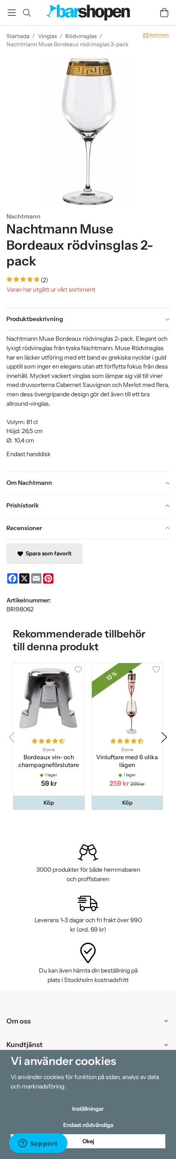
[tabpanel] (88, 401)
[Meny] (11, 12)
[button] (49, 803)
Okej (88, 1141)
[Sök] (26, 13)
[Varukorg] (164, 12)
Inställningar (88, 1108)
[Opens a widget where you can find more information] (38, 1144)
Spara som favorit (47, 553)
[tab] (88, 319)
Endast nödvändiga (88, 1124)
